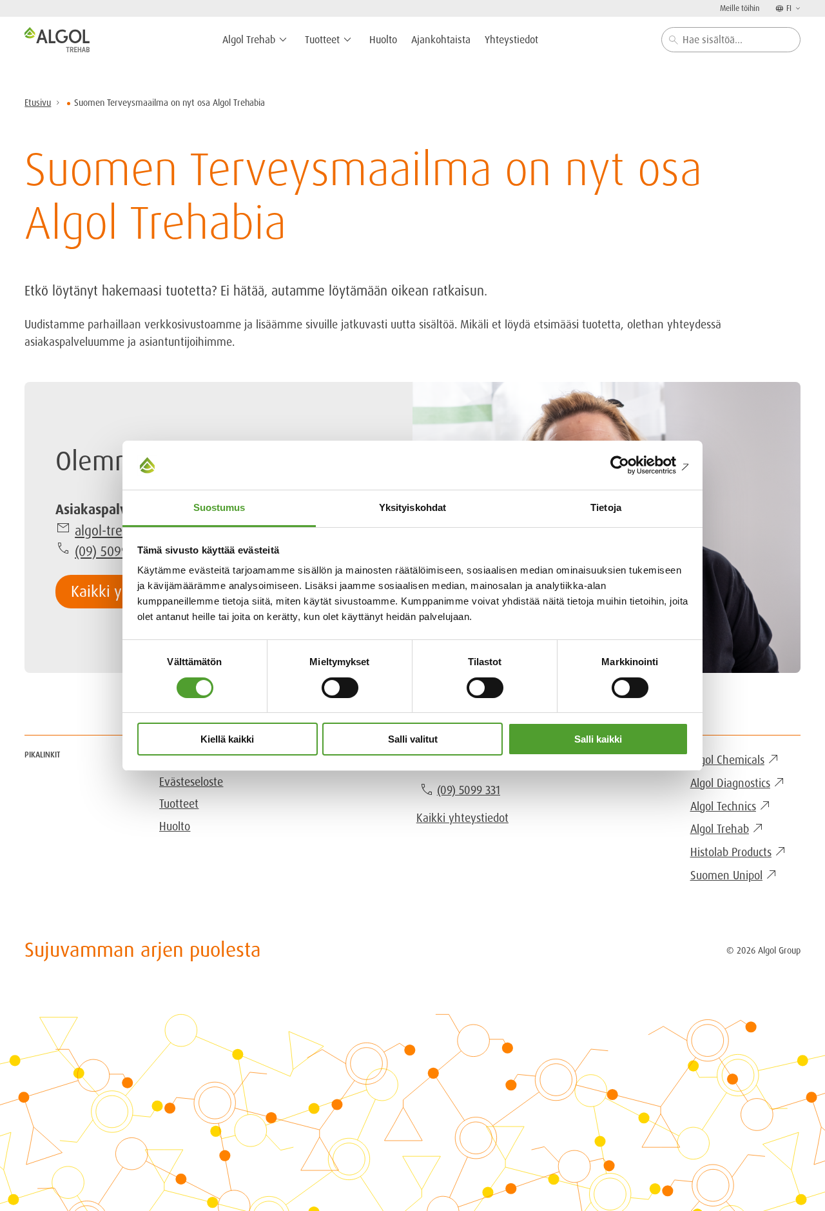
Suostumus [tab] (219, 507)
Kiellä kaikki (227, 739)
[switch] (340, 687)
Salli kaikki (598, 739)
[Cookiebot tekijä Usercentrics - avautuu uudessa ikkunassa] (632, 465)
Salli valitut (413, 739)
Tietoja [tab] (605, 507)
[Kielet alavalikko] (796, 8)
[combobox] (731, 39)
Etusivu (37, 102)
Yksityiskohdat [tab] (412, 507)
